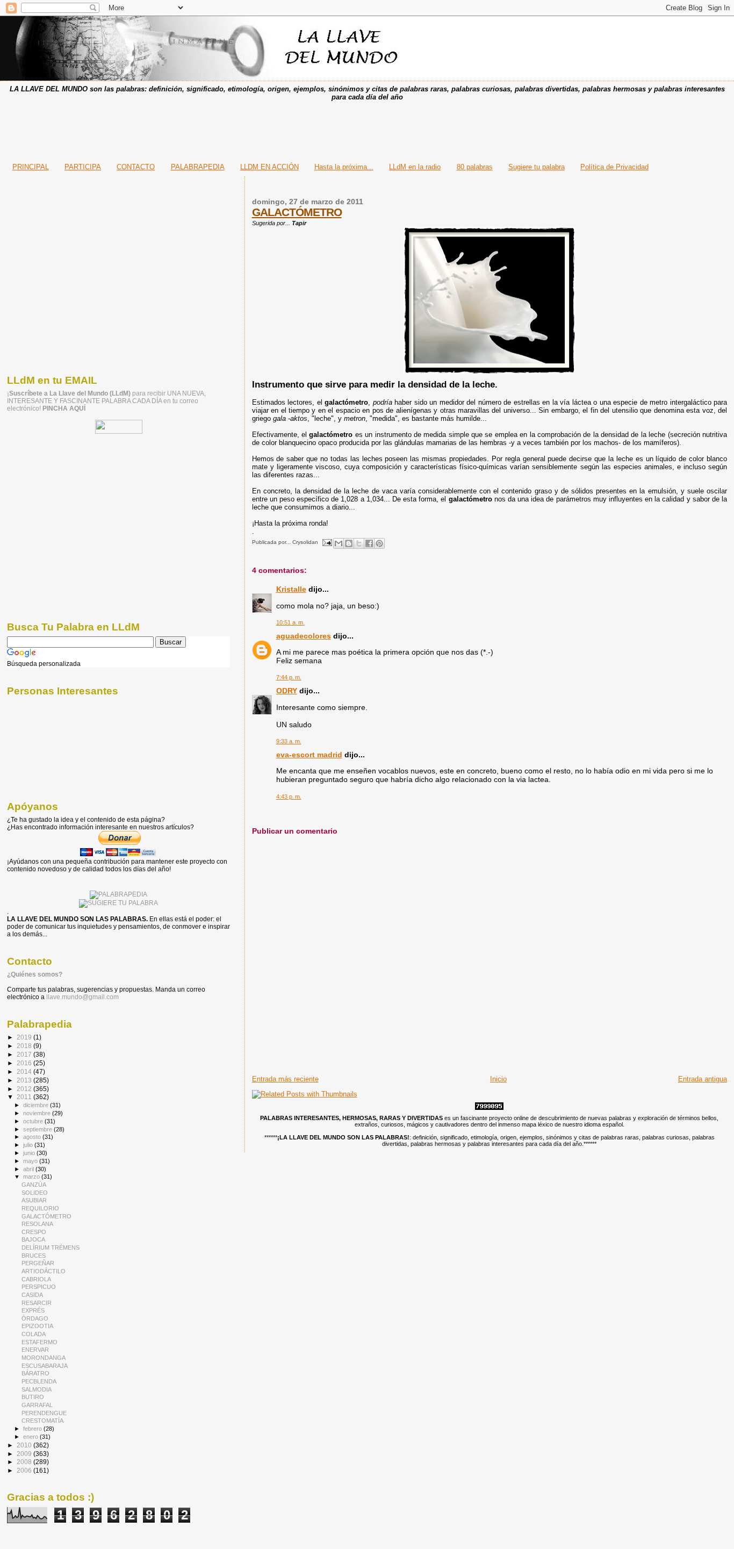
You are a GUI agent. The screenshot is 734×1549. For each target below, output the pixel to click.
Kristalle (291, 589)
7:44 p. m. (288, 677)
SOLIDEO (34, 1192)
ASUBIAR (34, 1200)
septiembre (38, 1129)
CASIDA (32, 1295)
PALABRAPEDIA (198, 167)
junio (30, 1153)
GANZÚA (33, 1184)
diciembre (36, 1105)
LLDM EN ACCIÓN (269, 167)
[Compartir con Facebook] (369, 543)
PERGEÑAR (37, 1263)
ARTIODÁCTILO (43, 1271)
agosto (32, 1137)
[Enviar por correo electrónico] (338, 543)
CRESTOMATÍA (42, 1420)
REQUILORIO (40, 1208)
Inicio (498, 1079)
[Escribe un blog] (348, 543)
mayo (31, 1161)
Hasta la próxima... (343, 167)
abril (29, 1169)
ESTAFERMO (39, 1342)
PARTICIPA (82, 167)
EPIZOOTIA (37, 1326)
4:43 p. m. (288, 796)
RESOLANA (37, 1224)
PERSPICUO (38, 1286)
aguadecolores (303, 636)
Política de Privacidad (614, 167)
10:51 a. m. (290, 622)
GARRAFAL (37, 1405)
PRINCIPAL (30, 167)
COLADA (33, 1334)
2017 (25, 1054)
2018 (25, 1045)
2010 (25, 1445)
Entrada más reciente (285, 1079)
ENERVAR (35, 1349)
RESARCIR (36, 1303)
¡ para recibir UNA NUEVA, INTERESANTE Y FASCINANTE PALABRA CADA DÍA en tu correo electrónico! (106, 401)
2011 (25, 1096)
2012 (25, 1088)
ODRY (286, 690)
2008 (25, 1461)
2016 (25, 1062)
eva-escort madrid (309, 754)
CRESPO (33, 1232)
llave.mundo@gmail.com (82, 997)
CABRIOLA (36, 1279)
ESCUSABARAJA (44, 1365)
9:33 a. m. (288, 741)
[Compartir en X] (359, 543)
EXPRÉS (33, 1310)
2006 (25, 1470)
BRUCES (33, 1255)
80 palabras (475, 167)
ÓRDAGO (34, 1318)
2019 (25, 1037)
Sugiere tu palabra (536, 167)
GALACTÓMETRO (297, 212)
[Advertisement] (367, 128)
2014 (25, 1071)
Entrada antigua (702, 1079)
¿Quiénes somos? (34, 974)
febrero (33, 1428)
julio (28, 1145)
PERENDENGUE (44, 1413)
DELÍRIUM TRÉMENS (50, 1247)
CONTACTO (136, 167)
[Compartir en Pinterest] (379, 543)
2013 (25, 1080)
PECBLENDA (38, 1381)
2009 (25, 1453)
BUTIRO (32, 1397)
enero (31, 1436)
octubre (34, 1121)
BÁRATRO (35, 1373)
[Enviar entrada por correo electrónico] (327, 542)
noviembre (37, 1113)
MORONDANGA (43, 1357)
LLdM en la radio (415, 167)
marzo (32, 1176)
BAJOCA (33, 1239)
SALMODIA (36, 1389)
